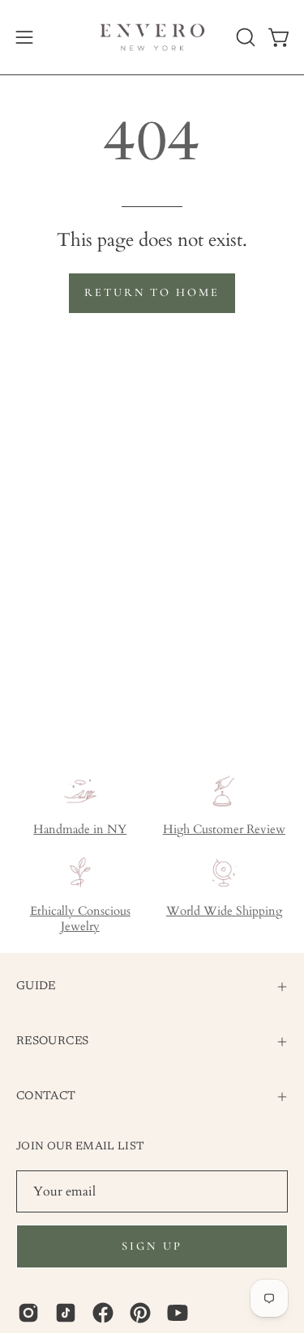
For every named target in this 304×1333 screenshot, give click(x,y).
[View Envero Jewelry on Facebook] (103, 1313)
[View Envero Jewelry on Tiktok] (66, 1313)
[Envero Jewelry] (152, 37)
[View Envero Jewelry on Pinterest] (140, 1313)
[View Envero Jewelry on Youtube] (177, 1313)
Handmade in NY (79, 829)
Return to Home (151, 292)
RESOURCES (52, 1041)
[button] (244, 37)
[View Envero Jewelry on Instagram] (28, 1313)
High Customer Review (224, 829)
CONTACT (46, 1096)
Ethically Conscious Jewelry (80, 919)
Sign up (152, 1246)
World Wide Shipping (224, 911)
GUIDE (36, 986)
